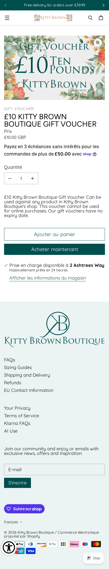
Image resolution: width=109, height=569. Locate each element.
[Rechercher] (90, 17)
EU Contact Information (28, 390)
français (11, 521)
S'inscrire (17, 483)
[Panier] (101, 17)
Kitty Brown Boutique (35, 532)
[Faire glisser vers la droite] (103, 5)
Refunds (12, 383)
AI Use (10, 431)
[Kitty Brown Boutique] (53, 17)
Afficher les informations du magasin (47, 278)
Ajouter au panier (54, 234)
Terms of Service (21, 416)
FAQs (9, 360)
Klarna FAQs (17, 423)
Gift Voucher (19, 108)
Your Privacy (17, 408)
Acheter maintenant (54, 249)
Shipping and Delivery (27, 375)
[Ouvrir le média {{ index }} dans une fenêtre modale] (54, 68)
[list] (54, 68)
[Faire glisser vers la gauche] (5, 5)
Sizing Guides (18, 367)
